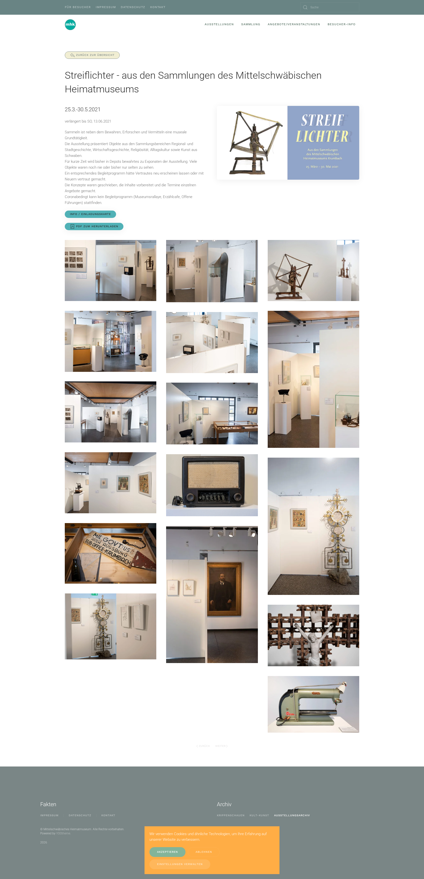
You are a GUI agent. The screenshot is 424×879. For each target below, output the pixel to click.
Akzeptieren (167, 852)
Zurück (204, 746)
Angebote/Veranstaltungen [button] (294, 24)
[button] (110, 270)
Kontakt (157, 7)
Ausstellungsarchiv (292, 815)
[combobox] (329, 7)
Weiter (220, 746)
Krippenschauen (231, 815)
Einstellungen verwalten (180, 864)
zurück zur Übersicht (95, 55)
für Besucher (78, 7)
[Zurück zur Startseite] (70, 24)
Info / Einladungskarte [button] (90, 214)
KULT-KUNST (259, 815)
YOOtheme (63, 833)
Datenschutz (133, 7)
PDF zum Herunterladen (97, 226)
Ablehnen (204, 852)
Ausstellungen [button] (219, 24)
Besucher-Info (342, 24)
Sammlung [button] (250, 24)
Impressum (106, 7)
